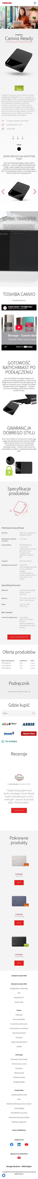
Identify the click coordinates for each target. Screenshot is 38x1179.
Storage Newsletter (19, 1082)
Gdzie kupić (19, 705)
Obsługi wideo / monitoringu (19, 988)
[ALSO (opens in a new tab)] (9, 724)
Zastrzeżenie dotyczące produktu (19, 1117)
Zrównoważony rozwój (19, 1064)
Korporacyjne (19, 1002)
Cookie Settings (19, 1108)
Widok (19, 883)
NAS (19, 993)
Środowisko (19, 1068)
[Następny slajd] (35, 192)
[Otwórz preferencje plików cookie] (3, 1176)
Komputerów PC (19, 997)
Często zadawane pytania (19, 1042)
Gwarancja (19, 1037)
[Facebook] (12, 1144)
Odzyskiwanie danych (19, 1033)
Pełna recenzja (19, 810)
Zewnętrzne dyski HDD (19, 976)
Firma (19, 1099)
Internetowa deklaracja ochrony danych (19, 1104)
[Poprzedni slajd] (3, 192)
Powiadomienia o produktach (19, 1028)
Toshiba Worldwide (19, 1077)
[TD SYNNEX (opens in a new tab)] (9, 741)
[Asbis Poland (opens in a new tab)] (29, 724)
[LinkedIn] (19, 1144)
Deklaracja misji (19, 1073)
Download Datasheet (19, 637)
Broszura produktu (19, 1019)
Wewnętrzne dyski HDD (19, 984)
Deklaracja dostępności (19, 1122)
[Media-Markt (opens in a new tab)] (29, 733)
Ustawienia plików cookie (19, 1095)
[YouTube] (26, 1144)
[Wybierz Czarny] (19, 149)
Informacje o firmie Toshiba (19, 1059)
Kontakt (19, 1046)
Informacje (19, 1055)
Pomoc (19, 1010)
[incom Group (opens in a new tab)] (9, 733)
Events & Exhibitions (19, 1130)
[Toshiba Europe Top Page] (7, 3)
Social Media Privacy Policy (19, 1113)
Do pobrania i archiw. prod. (19, 1024)
